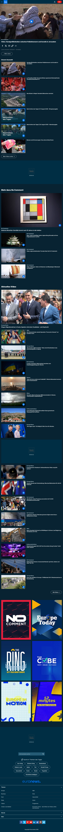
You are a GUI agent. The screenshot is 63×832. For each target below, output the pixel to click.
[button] (8, 156)
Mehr (2, 816)
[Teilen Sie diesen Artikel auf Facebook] (2, 46)
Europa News (4, 325)
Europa (3, 790)
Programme (35, 803)
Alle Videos (56, 592)
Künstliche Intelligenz (31, 774)
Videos (3, 803)
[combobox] (31, 753)
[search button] (43, 753)
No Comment (4, 228)
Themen (3, 787)
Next (2, 797)
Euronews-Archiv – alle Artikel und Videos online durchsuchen (44, 807)
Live (59, 1)
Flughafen (44, 771)
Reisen (28, 377)
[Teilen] (9, 46)
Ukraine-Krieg (31, 763)
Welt (28, 330)
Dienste (3, 812)
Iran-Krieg (20, 763)
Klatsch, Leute (18, 767)
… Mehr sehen (7, 53)
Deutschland (42, 763)
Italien (28, 767)
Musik (35, 771)
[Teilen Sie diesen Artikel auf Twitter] (6, 46)
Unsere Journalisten (6, 806)
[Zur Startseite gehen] (5, 2)
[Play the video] (31, 21)
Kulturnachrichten (32, 408)
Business (3, 793)
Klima (28, 393)
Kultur (28, 771)
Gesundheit (19, 771)
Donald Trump (44, 767)
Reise (2, 800)
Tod (35, 767)
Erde (33, 793)
